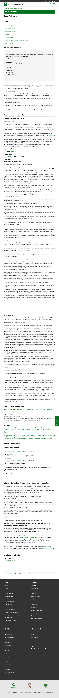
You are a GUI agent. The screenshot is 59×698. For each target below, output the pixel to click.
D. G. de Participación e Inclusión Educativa (16, 451)
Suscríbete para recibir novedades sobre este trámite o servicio (20, 573)
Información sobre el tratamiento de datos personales (17, 40)
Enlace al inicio (13, 151)
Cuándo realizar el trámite (10, 31)
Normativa (7, 34)
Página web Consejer (10, 560)
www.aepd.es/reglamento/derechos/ (12, 533)
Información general (10, 25)
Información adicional (9, 37)
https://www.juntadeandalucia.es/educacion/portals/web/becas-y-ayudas (20, 385)
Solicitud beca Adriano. (9, 156)
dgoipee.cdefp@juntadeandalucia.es (12, 493)
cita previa (15, 129)
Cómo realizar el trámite (10, 28)
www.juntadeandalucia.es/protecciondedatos (29, 537)
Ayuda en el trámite (9, 43)
